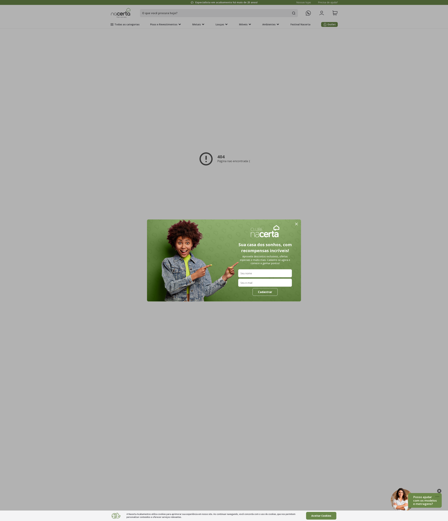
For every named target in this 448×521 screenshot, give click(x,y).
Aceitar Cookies (321, 515)
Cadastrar (265, 292)
